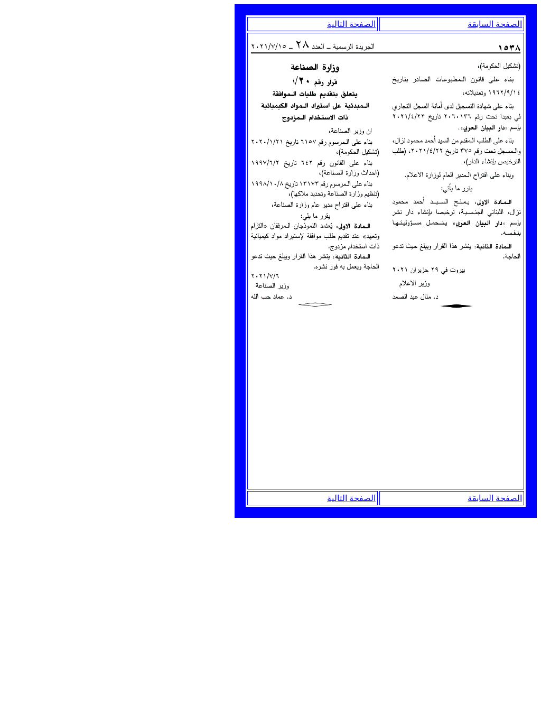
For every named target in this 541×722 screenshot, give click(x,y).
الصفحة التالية (351, 24)
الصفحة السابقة (495, 24)
